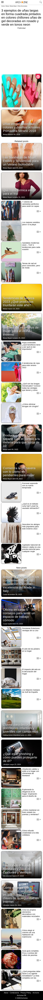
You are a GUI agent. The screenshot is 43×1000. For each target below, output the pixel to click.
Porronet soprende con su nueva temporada (30, 485)
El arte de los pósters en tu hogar (31, 650)
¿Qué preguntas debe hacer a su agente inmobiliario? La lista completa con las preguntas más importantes (31, 976)
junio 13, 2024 (26, 735)
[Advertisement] (21, 50)
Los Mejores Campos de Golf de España (31, 691)
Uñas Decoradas (22, 6)
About (6, 993)
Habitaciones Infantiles (11, 735)
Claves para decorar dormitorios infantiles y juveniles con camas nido (20, 728)
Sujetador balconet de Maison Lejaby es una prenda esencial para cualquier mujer (31, 548)
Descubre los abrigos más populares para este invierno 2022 (31, 526)
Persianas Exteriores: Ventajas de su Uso (31, 629)
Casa (5, 594)
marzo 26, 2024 (15, 905)
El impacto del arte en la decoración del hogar (31, 671)
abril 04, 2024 (18, 168)
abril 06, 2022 (13, 449)
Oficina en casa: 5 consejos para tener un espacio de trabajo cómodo (19, 615)
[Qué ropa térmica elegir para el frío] (21, 185)
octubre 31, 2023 (19, 197)
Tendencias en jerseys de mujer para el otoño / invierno (21, 331)
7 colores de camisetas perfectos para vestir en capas (30, 204)
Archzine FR (21, 995)
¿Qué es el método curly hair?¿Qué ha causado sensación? (30, 506)
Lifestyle (6, 764)
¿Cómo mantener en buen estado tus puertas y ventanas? (30, 812)
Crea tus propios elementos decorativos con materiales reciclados (31, 913)
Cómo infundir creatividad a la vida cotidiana (30, 833)
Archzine (36, 993)
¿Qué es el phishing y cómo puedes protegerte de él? (20, 757)
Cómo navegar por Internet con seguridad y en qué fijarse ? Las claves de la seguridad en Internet (21, 894)
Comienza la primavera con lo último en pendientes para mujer (19, 471)
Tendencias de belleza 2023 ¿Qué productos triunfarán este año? (18, 301)
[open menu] (2, 2)
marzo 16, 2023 (13, 309)
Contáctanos (14, 993)
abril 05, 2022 (18, 479)
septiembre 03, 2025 (15, 624)
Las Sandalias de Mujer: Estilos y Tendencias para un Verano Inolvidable (21, 161)
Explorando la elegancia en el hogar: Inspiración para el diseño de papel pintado (29, 794)
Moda (7, 6)
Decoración (7, 876)
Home (3, 6)
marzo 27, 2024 (18, 876)
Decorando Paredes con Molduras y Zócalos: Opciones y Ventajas (20, 869)
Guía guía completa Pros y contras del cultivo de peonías (30, 953)
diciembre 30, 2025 (15, 594)
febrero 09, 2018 (14, 134)
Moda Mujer (13, 6)
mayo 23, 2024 (15, 764)
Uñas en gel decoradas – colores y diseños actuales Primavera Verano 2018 (21, 127)
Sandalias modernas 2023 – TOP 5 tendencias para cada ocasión (31, 246)
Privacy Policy (26, 993)
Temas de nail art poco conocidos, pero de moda (31, 265)
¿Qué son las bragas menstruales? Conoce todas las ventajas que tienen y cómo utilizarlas (31, 388)
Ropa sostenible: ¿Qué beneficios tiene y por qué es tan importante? (31, 346)
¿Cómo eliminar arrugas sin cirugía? (30, 405)
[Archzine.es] (21, 2)
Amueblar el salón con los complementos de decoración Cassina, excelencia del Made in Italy (21, 584)
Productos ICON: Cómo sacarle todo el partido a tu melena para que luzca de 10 (21, 441)
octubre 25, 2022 (19, 338)
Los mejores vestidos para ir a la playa (31, 223)
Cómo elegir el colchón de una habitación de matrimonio (28, 933)
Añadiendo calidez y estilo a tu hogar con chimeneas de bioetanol (30, 772)
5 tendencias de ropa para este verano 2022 (31, 365)
